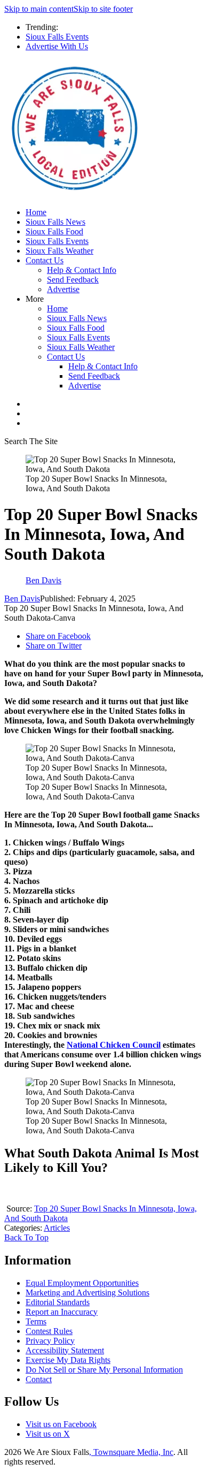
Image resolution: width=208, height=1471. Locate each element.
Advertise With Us (57, 46)
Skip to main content (39, 8)
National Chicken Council (114, 1044)
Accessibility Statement (65, 1350)
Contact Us (44, 260)
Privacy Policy (50, 1340)
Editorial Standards (58, 1302)
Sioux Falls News (55, 221)
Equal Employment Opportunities (82, 1282)
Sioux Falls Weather (59, 250)
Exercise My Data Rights (68, 1360)
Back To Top (26, 1237)
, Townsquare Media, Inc (131, 1452)
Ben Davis (22, 598)
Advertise (63, 289)
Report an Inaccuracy (62, 1311)
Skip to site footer (103, 8)
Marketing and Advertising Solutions (87, 1292)
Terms (36, 1321)
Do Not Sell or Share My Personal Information (104, 1369)
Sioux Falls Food (54, 231)
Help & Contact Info (81, 270)
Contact (39, 1379)
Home (36, 212)
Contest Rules (49, 1331)
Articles (57, 1227)
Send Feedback (73, 279)
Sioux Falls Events (57, 36)
